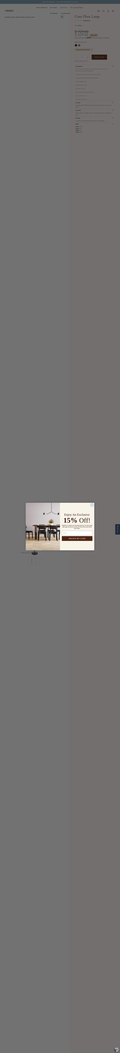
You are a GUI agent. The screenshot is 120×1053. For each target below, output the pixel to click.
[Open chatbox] (116, 1050)
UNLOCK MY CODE (77, 538)
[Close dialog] (92, 505)
